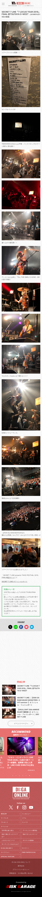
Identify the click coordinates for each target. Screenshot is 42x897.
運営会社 (21, 866)
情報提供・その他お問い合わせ (21, 873)
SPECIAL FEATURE (7, 856)
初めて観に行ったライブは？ (10, 835)
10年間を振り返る (8, 830)
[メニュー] (3, 4)
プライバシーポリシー (21, 869)
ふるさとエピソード (8, 840)
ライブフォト (5, 852)
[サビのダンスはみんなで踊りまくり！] (21, 372)
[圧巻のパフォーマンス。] (21, 429)
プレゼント (4, 822)
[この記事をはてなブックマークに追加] (32, 628)
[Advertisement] (21, 655)
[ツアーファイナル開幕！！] (21, 49)
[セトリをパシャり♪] (21, 106)
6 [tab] (29, 775)
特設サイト (10, 577)
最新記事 (4, 814)
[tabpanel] (21, 751)
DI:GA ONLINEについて (21, 862)
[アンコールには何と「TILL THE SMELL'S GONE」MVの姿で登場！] (21, 274)
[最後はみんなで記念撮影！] (21, 495)
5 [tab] (26, 775)
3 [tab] (19, 775)
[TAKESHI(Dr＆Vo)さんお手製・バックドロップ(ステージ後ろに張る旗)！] (21, 140)
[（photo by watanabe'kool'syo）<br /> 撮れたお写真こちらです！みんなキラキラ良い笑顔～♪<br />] (21, 529)
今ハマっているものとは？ (10, 844)
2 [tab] (16, 775)
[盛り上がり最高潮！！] (21, 239)
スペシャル (4, 826)
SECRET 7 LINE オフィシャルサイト (14, 581)
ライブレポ (4, 818)
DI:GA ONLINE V (7, 848)
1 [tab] (13, 775)
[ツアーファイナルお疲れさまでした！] (21, 566)
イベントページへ (21, 723)
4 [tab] (23, 775)
